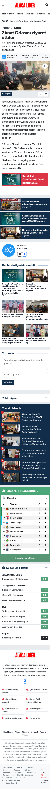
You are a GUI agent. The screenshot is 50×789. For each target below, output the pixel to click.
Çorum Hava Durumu (38, 690)
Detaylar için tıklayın (25, 558)
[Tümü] (46, 398)
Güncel (29, 14)
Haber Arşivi (35, 718)
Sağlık (18, 773)
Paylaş (8, 94)
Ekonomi (6, 773)
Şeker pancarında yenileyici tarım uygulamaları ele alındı (37, 317)
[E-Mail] (19, 254)
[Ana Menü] (3, 5)
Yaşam (43, 732)
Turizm (6, 775)
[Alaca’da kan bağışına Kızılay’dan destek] (13, 306)
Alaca (20, 14)
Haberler (6, 28)
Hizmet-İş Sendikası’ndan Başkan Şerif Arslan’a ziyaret (25, 21)
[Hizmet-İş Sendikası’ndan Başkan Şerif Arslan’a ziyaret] (37, 276)
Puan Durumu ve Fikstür (10, 710)
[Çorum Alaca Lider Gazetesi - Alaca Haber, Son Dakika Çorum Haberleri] (25, 5)
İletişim (8, 778)
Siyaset (41, 14)
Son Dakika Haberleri (14, 718)
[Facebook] (24, 254)
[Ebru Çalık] (8, 250)
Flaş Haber (8, 14)
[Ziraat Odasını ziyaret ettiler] (25, 76)
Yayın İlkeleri (11, 783)
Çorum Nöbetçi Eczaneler (10, 691)
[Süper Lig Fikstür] (46, 568)
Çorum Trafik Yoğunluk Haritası (33, 700)
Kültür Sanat (31, 773)
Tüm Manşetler (35, 709)
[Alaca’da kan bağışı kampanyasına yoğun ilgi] (37, 330)
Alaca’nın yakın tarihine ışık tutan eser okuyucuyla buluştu (13, 340)
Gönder (8, 382)
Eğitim (25, 735)
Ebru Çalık (22, 248)
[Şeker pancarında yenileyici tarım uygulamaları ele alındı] (37, 306)
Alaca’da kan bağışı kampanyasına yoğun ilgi (36, 340)
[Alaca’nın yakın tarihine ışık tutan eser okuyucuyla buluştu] (13, 330)
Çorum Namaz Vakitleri (10, 700)
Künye (23, 778)
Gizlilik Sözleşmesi (25, 775)
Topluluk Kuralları (13, 780)
